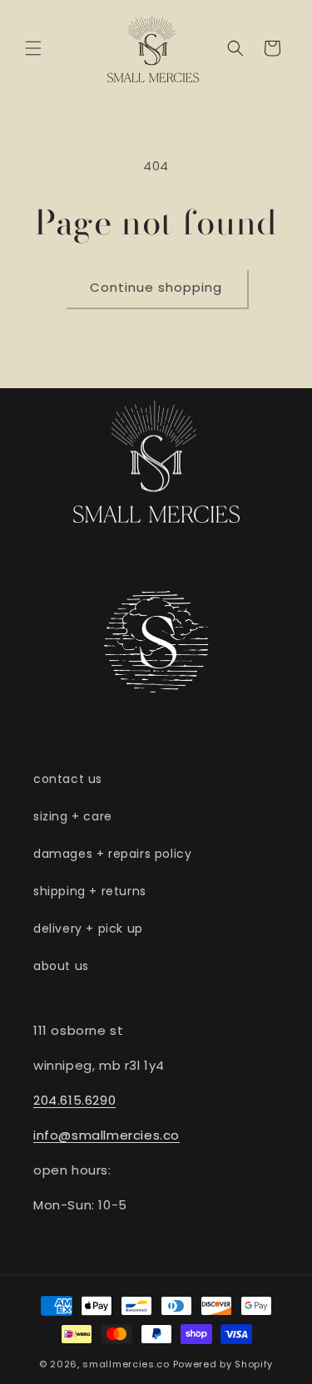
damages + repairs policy (112, 853)
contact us (67, 779)
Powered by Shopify (223, 1364)
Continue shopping (156, 287)
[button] (33, 48)
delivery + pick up (88, 928)
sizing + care (72, 816)
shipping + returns (89, 891)
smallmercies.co (126, 1364)
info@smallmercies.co (106, 1135)
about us (61, 966)
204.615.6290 (74, 1100)
